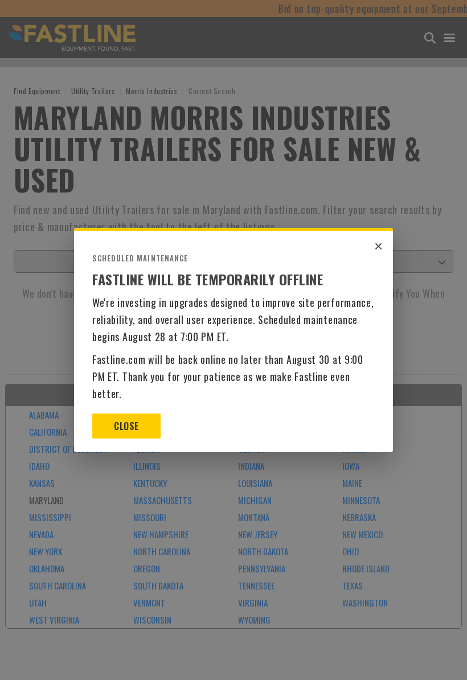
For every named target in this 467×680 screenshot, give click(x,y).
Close (126, 426)
